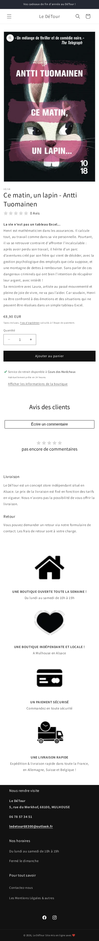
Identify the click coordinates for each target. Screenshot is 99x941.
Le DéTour (39, 935)
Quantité (9, 330)
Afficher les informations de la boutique (38, 384)
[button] (9, 16)
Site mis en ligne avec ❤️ (60, 935)
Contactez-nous (21, 888)
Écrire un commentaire (49, 424)
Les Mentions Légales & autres (31, 898)
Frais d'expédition (30, 322)
